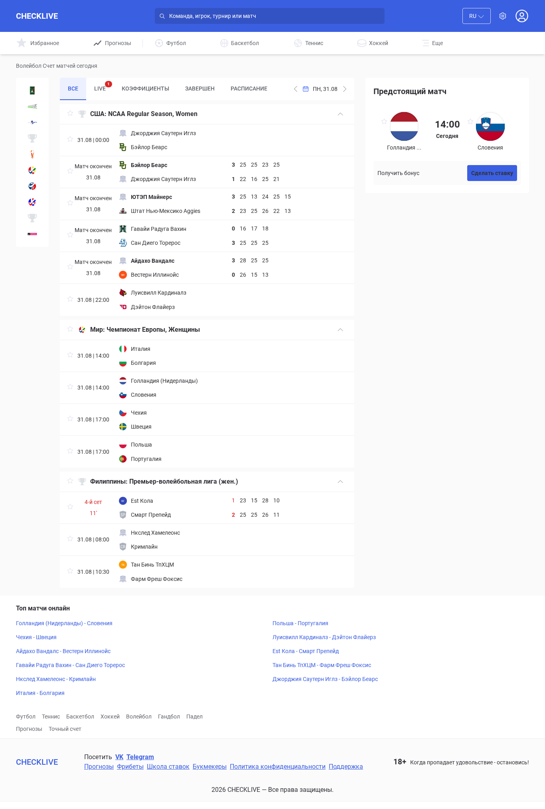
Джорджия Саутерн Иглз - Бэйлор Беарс (325, 679)
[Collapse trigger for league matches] (340, 114)
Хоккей (110, 716)
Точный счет (65, 729)
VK (119, 757)
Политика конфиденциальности (278, 766)
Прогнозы (29, 729)
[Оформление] (503, 16)
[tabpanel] (207, 346)
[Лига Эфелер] (32, 122)
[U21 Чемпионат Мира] (32, 186)
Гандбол (169, 716)
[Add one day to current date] (295, 89)
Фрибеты (130, 766)
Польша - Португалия (300, 623)
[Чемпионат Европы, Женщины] (32, 170)
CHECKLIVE (37, 16)
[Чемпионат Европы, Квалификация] (32, 202)
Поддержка (346, 766)
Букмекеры (210, 766)
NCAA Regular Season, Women (152, 114)
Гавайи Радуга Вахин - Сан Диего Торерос (70, 665)
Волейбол (139, 716)
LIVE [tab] (102, 87)
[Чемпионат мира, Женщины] (32, 154)
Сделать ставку (492, 173)
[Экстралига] (32, 218)
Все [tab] (73, 88)
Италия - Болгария (40, 693)
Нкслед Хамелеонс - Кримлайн (56, 679)
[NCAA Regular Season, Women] (32, 138)
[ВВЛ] (32, 234)
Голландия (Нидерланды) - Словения (64, 623)
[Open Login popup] (522, 16)
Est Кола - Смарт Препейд (305, 651)
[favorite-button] (70, 114)
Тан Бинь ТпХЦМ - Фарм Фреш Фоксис (321, 665)
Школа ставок (168, 766)
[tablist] (167, 89)
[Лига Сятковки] (32, 106)
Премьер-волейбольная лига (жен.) (183, 481)
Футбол (26, 716)
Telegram (140, 757)
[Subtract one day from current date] (344, 89)
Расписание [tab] (249, 88)
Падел (194, 716)
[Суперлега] (32, 90)
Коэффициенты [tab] (145, 88)
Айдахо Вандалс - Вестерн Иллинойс (63, 651)
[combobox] (476, 16)
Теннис (51, 716)
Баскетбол (80, 716)
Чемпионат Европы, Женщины (153, 329)
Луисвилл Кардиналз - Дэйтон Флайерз (324, 637)
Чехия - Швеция (36, 637)
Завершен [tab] (200, 88)
